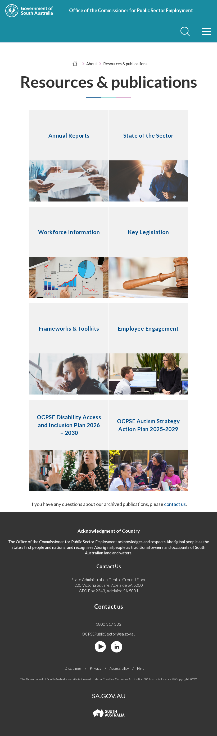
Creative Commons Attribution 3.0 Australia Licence (136, 679)
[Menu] (206, 31)
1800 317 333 (108, 624)
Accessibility (119, 668)
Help (140, 668)
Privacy (95, 668)
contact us (175, 504)
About (91, 63)
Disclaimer (73, 668)
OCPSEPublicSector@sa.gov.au (108, 634)
